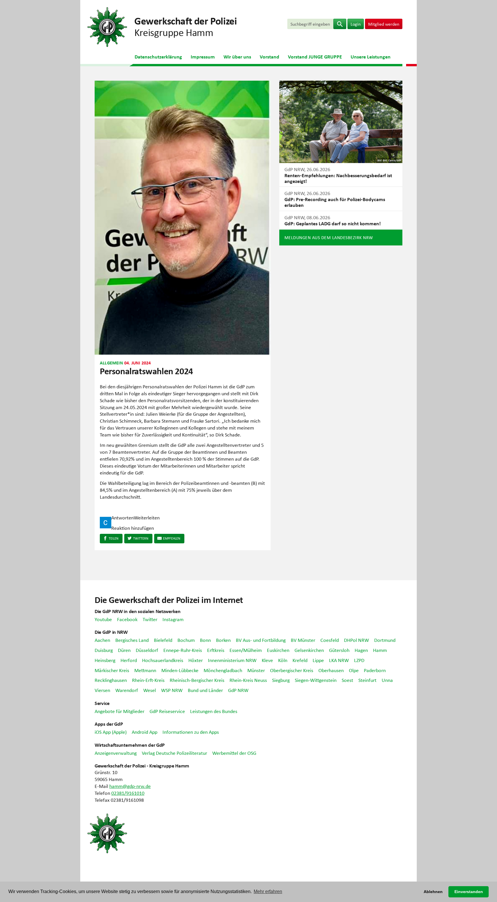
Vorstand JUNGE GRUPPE (315, 56)
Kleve (267, 660)
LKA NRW (339, 660)
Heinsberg (105, 660)
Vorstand (269, 56)
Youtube (103, 619)
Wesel (149, 690)
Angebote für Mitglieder (119, 711)
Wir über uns (237, 56)
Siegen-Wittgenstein (316, 679)
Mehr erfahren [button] (268, 891)
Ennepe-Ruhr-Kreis (182, 649)
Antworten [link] (122, 517)
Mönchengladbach (223, 670)
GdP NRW (238, 690)
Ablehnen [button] (433, 891)
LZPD (359, 660)
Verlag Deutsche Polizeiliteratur (174, 752)
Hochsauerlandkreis (162, 660)
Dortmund (384, 639)
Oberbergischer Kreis (291, 670)
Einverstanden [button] (468, 891)
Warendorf (126, 690)
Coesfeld (329, 639)
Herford (129, 660)
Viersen (102, 690)
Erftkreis (215, 649)
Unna (387, 679)
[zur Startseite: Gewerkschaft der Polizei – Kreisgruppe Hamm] (107, 26)
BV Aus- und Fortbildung (261, 639)
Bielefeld (163, 639)
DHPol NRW (356, 639)
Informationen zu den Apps (191, 731)
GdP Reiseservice (167, 711)
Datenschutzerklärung (158, 56)
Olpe (354, 670)
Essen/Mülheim (246, 649)
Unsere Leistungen (371, 56)
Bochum (186, 639)
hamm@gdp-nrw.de (130, 785)
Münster (256, 670)
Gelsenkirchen (309, 649)
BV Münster (303, 639)
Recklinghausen (111, 679)
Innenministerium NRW (232, 660)
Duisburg (104, 649)
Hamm (380, 649)
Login (356, 24)
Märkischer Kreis (112, 670)
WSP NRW (172, 690)
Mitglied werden (383, 24)
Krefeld (300, 660)
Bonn (205, 639)
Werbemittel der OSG (234, 752)
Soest (347, 679)
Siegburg (281, 679)
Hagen (361, 649)
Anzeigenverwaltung (116, 752)
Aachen (102, 639)
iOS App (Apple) (111, 731)
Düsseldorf (147, 649)
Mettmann (145, 670)
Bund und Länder (205, 690)
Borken (223, 639)
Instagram (173, 619)
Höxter (195, 660)
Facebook (127, 619)
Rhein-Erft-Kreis (148, 679)
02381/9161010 (127, 792)
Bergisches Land (132, 639)
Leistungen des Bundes (213, 711)
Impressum (203, 56)
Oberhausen (331, 670)
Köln (282, 660)
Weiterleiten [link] (147, 517)
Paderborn (375, 670)
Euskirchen (278, 649)
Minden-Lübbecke (179, 670)
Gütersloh (339, 649)
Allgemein (111, 363)
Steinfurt (367, 679)
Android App (144, 731)
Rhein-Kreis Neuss (248, 679)
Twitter (150, 619)
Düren (124, 649)
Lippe (318, 660)
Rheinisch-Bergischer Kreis (197, 679)
